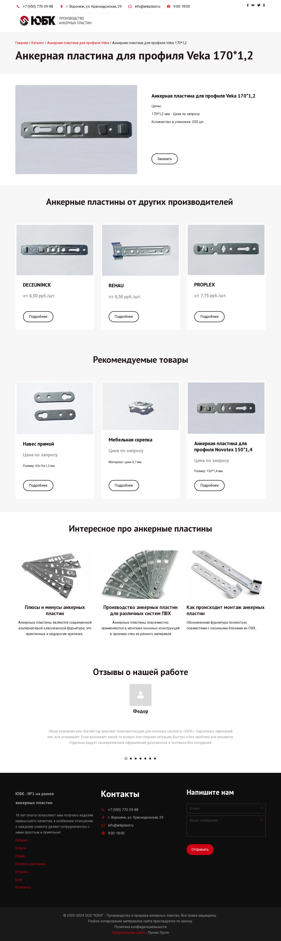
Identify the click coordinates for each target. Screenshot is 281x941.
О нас (204, 23)
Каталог (125, 23)
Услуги (147, 23)
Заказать (164, 159)
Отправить (200, 849)
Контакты (239, 23)
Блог (221, 23)
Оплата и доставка (177, 23)
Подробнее (38, 316)
